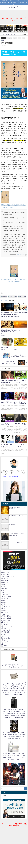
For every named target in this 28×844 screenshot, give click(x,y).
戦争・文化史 (4, 624)
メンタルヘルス (5, 594)
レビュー (3, 636)
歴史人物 (3, 586)
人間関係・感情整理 (6, 616)
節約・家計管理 (5, 632)
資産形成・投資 (5, 572)
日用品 (2, 590)
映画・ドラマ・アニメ (7, 626)
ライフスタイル (5, 642)
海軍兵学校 (10, 38)
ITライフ (3, 614)
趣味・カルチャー (5, 628)
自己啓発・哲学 (5, 574)
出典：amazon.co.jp (21, 254)
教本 (3, 40)
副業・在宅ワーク (5, 606)
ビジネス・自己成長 (6, 618)
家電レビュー (4, 640)
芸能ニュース (4, 622)
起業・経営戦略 (5, 598)
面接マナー (4, 608)
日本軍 (15, 38)
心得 (24, 38)
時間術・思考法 (5, 580)
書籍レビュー (4, 602)
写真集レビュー (5, 582)
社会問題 (3, 584)
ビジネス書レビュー (6, 620)
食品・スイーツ (5, 644)
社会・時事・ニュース (7, 646)
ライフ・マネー (5, 592)
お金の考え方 (4, 612)
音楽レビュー (4, 634)
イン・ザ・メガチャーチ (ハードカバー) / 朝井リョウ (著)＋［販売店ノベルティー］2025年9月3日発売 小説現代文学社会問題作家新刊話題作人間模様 (14, 735)
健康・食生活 (4, 578)
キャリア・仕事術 (5, 630)
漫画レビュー (4, 610)
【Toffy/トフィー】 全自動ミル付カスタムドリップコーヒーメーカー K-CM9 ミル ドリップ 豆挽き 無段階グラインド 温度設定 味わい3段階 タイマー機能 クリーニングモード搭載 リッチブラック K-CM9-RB (14, 713)
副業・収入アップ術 (6, 596)
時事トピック (4, 600)
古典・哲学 (4, 300)
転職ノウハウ (4, 588)
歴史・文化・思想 (5, 638)
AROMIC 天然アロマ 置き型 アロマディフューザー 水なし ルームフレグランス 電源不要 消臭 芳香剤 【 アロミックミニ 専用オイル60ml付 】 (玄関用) (14, 756)
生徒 (20, 38)
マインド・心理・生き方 (7, 576)
